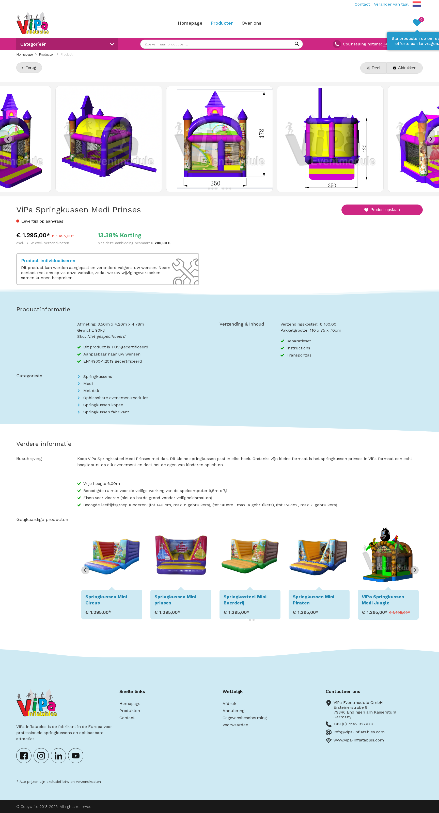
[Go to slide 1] (209, 189)
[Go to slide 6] (227, 189)
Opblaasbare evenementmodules (115, 397)
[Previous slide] (8, 139)
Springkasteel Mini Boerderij (175, 599)
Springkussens (97, 376)
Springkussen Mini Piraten (244, 599)
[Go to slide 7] (230, 189)
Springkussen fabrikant (106, 412)
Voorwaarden (235, 724)
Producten (222, 23)
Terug (31, 67)
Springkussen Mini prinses (106, 599)
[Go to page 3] (254, 620)
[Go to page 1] (246, 619)
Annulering (233, 710)
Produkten (129, 710)
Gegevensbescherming (245, 717)
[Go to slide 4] (219, 189)
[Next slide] (431, 139)
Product (66, 54)
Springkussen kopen (103, 404)
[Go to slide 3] (216, 189)
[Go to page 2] (250, 620)
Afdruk (229, 703)
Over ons (251, 23)
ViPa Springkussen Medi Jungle (314, 599)
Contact (362, 4)
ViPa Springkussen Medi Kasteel (383, 599)
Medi (88, 383)
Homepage (190, 23)
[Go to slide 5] (223, 188)
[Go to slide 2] (212, 189)
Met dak (91, 390)
